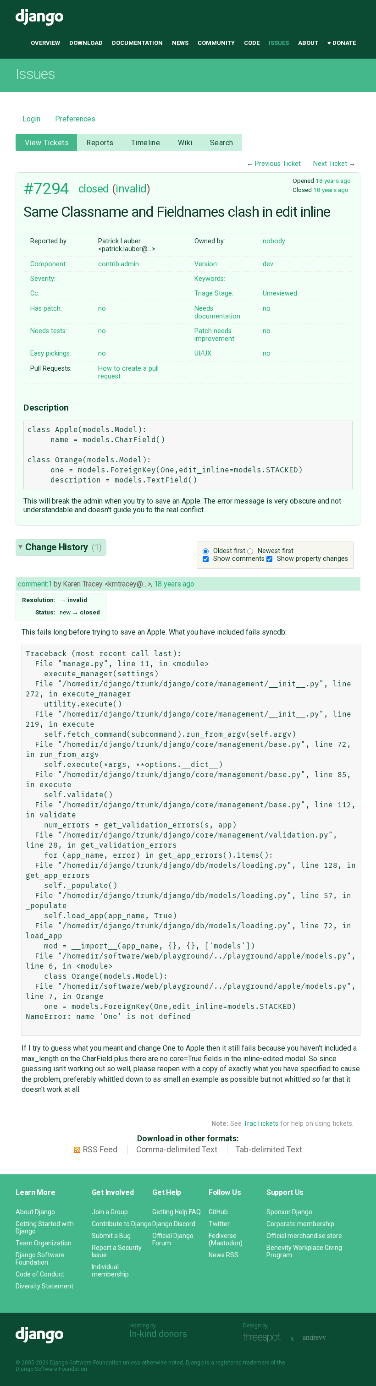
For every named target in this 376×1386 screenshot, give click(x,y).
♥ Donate (341, 42)
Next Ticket (330, 164)
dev (268, 264)
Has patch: (46, 308)
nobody (274, 241)
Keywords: (209, 279)
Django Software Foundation (40, 1258)
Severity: (42, 279)
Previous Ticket (278, 164)
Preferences (75, 119)
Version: (206, 264)
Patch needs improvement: (215, 335)
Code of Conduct (40, 1274)
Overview (45, 42)
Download (86, 42)
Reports (99, 142)
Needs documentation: (218, 312)
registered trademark (242, 1362)
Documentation (137, 42)
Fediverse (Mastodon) (226, 1239)
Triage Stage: (213, 293)
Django (39, 17)
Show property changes (312, 559)
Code (252, 42)
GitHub (218, 1212)
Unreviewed (280, 293)
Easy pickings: (50, 353)
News (180, 42)
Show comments (239, 559)
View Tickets (47, 142)
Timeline (145, 142)
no (102, 308)
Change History (63, 547)
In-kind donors (158, 1333)
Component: (48, 264)
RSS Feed (100, 1149)
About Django (35, 1212)
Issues (279, 42)
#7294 (46, 189)
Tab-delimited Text (269, 1149)
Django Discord (173, 1223)
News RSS (223, 1255)
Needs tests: (48, 331)
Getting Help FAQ (176, 1212)
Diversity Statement (44, 1286)
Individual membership (110, 1270)
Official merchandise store (304, 1235)
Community (216, 42)
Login (31, 119)
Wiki (185, 142)
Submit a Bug (111, 1235)
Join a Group (110, 1212)
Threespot (264, 1338)
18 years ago (333, 180)
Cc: (34, 293)
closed (93, 188)
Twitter (219, 1223)
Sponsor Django (289, 1212)
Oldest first (229, 551)
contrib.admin (118, 264)
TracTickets (260, 1124)
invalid (131, 188)
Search (221, 142)
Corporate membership (300, 1223)
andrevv (324, 1338)
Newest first (275, 551)
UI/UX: (203, 353)
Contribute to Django (121, 1223)
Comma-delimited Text (176, 1149)
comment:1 (35, 584)
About (308, 42)
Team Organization (44, 1243)
